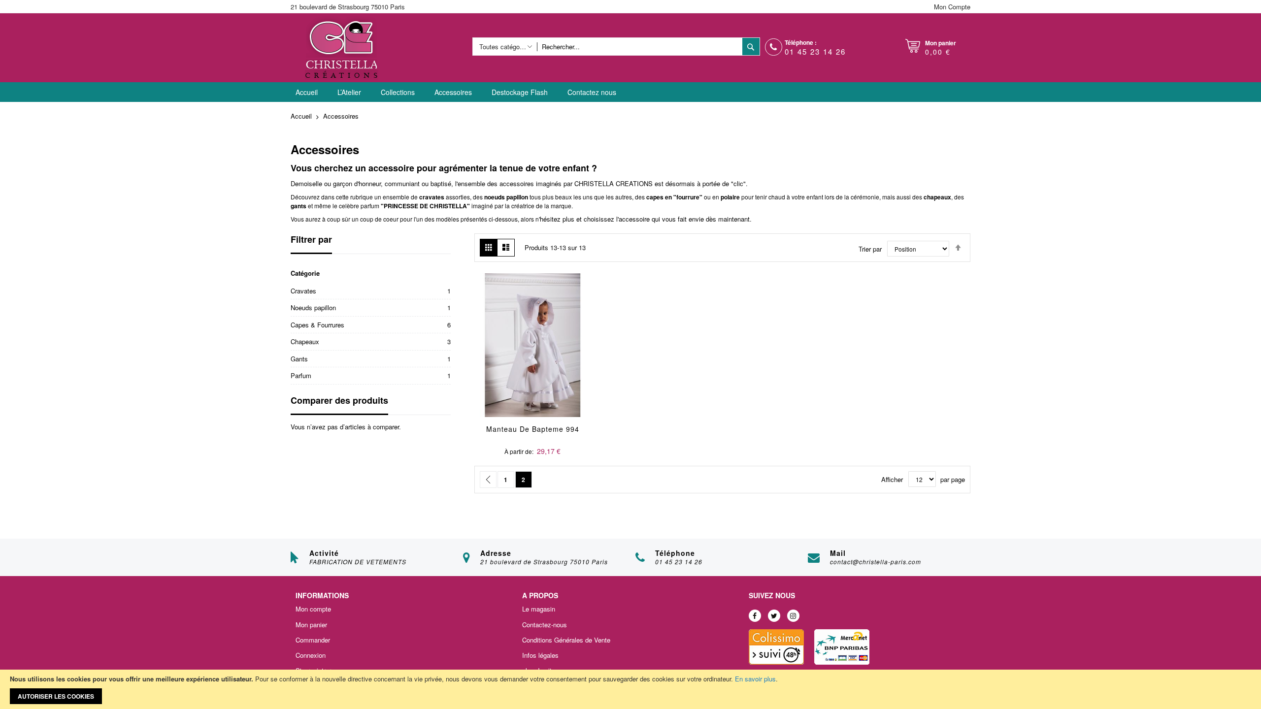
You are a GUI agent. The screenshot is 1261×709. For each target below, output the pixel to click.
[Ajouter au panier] (509, 358)
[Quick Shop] (533, 358)
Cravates (303, 290)
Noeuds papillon (313, 307)
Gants (299, 358)
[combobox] (639, 46)
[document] (630, 689)
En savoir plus (755, 678)
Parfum (301, 375)
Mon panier (311, 624)
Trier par (870, 249)
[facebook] (755, 616)
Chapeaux (305, 341)
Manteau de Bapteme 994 (532, 429)
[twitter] (774, 616)
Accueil (302, 116)
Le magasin (538, 609)
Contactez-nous (544, 624)
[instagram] (793, 616)
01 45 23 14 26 (815, 51)
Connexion (311, 655)
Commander (313, 640)
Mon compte (313, 609)
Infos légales (540, 655)
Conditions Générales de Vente (566, 640)
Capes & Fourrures (317, 324)
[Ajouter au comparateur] (556, 358)
